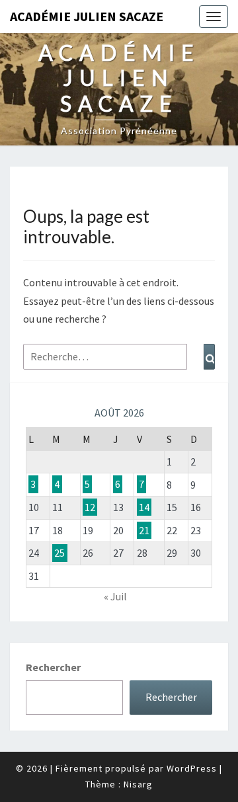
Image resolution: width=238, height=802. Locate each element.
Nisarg (138, 784)
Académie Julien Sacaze (86, 16)
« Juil (115, 596)
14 (144, 507)
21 (144, 530)
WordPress (192, 768)
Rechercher (53, 667)
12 (90, 507)
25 (59, 552)
